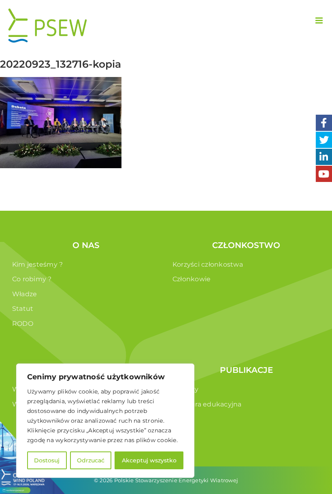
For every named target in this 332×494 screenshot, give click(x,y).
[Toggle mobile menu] (319, 20)
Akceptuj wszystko (149, 460)
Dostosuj (47, 460)
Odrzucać (90, 460)
